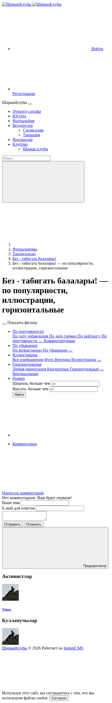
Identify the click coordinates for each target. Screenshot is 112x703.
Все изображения (28, 359)
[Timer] (10, 599)
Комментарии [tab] (25, 444)
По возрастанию (28, 350)
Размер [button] (19, 378)
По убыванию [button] (25, 345)
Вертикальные (25, 373)
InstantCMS (73, 648)
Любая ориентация (30, 369)
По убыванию (58, 350)
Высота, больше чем (30, 389)
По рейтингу (90, 336)
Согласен (59, 698)
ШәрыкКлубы (15, 648)
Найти (19, 395)
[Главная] (52, 244)
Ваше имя (11, 502)
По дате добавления (31, 336)
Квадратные (58, 369)
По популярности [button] (28, 331)
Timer (6, 609)
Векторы (63, 359)
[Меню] (30, 104)
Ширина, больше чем (31, 383)
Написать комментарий (23, 493)
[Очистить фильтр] (52, 435)
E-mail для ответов (19, 508)
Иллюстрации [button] (25, 355)
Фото (49, 359)
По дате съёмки (63, 336)
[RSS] (52, 484)
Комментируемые (59, 341)
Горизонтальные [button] (27, 364)
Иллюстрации (86, 359)
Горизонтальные (87, 369)
